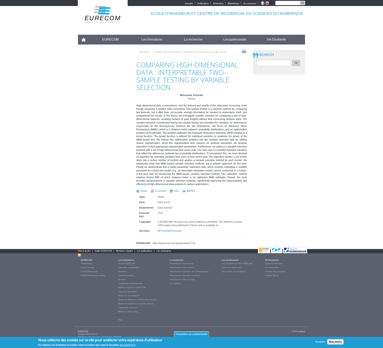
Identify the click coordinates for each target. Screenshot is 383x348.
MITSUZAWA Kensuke (170, 230)
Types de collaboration (232, 267)
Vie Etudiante (276, 39)
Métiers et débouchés (128, 311)
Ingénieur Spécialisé (127, 292)
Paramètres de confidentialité (191, 334)
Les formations (151, 39)
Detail (144, 191)
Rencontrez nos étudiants (233, 271)
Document (160, 191)
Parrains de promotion (275, 271)
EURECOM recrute (89, 271)
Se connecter (249, 3)
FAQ (120, 320)
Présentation (87, 263)
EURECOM (110, 39)
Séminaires (218, 3)
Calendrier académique (128, 267)
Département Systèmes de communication (189, 271)
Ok (302, 3)
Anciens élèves (272, 275)
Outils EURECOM (103, 251)
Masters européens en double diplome (136, 304)
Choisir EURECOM (126, 263)
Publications (203, 3)
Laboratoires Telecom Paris (182, 279)
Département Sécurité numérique (185, 275)
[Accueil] (103, 20)
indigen (301, 331)
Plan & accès (84, 251)
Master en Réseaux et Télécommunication (137, 300)
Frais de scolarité (126, 275)
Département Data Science (182, 267)
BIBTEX (191, 191)
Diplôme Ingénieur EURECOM (132, 287)
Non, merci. (335, 341)
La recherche (193, 39)
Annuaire (189, 3)
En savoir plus (127, 344)
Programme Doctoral (127, 307)
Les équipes (175, 283)
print (244, 51)
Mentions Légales (124, 251)
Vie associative (272, 267)
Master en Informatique (128, 296)
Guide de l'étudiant (273, 263)
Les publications (144, 251)
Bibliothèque (233, 3)
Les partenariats (234, 39)
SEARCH (266, 55)
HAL (176, 191)
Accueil (85, 39)
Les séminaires (163, 251)
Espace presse (88, 267)
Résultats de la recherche (181, 263)
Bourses (122, 279)
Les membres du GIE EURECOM (237, 263)
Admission (122, 271)
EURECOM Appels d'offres (93, 275)
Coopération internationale (130, 283)
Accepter (320, 341)
